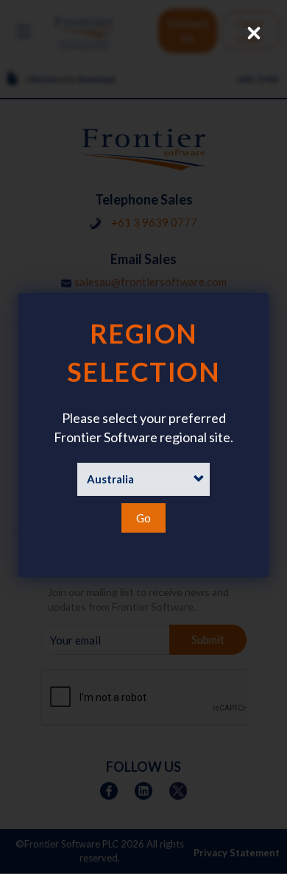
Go (143, 518)
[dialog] (143, 435)
